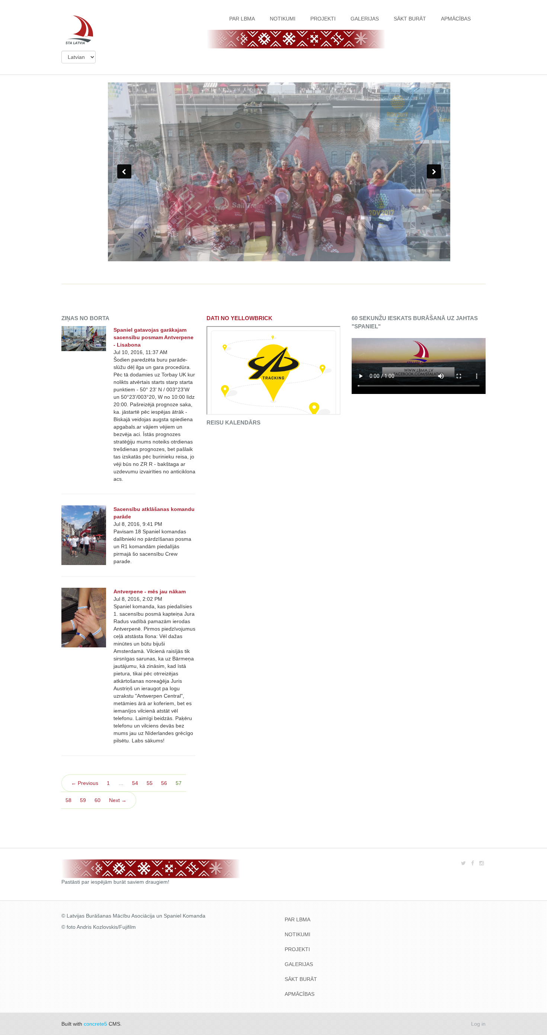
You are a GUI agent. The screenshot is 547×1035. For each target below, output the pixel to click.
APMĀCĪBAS (456, 19)
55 (150, 783)
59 (83, 800)
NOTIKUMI (282, 19)
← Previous (84, 783)
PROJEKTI (323, 19)
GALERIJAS (365, 19)
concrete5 (95, 1024)
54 (135, 783)
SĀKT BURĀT (410, 19)
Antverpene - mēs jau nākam (149, 591)
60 (97, 800)
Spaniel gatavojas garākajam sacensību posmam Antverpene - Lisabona (153, 337)
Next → (118, 800)
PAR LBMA (242, 19)
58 (68, 800)
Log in (478, 1024)
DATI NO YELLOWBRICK (239, 318)
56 (164, 783)
